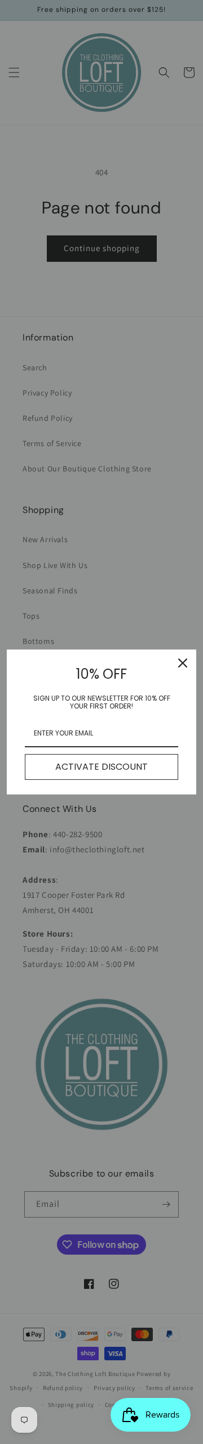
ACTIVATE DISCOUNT (101, 766)
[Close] (182, 663)
